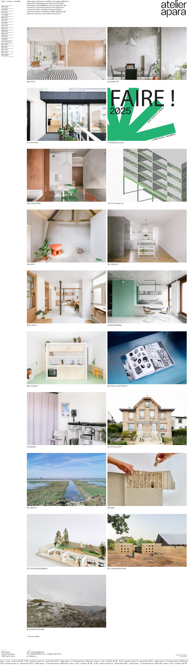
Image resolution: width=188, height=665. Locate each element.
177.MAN (4, 15)
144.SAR (4, 9)
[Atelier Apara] (174, 8)
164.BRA (4, 39)
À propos (9, 1)
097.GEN (4, 44)
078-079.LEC (6, 42)
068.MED (5, 55)
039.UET (4, 34)
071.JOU (4, 12)
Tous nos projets (33, 636)
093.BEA (4, 31)
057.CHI (4, 52)
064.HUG (4, 7)
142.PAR (4, 23)
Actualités (17, 1)
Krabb (185, 656)
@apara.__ (33, 656)
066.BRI (4, 47)
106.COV (4, 18)
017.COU (4, 50)
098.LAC (4, 28)
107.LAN (4, 26)
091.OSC (4, 36)
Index (3, 1)
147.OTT (4, 20)
